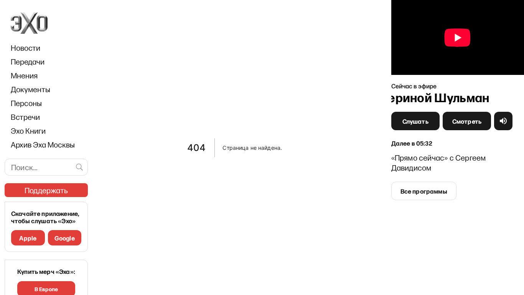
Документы (30, 89)
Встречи (25, 117)
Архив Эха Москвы (43, 144)
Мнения (24, 75)
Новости (25, 48)
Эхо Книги (28, 131)
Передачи (27, 61)
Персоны (26, 103)
